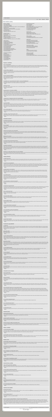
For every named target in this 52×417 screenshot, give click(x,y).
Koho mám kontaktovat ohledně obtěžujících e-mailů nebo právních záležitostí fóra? (37, 55)
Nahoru (5, 73)
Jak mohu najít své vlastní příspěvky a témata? (32, 43)
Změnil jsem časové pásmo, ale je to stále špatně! (9, 35)
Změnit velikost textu (48, 18)
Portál (5, 407)
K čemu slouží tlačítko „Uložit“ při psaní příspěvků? (9, 49)
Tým (29, 407)
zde (19, 391)
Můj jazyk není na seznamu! (6, 36)
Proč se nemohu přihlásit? (6, 24)
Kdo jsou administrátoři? (29, 24)
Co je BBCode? (5, 53)
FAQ (37, 19)
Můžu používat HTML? (6, 54)
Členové (40, 19)
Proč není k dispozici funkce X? (30, 54)
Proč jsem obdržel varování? (7, 47)
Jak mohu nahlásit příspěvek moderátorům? (8, 48)
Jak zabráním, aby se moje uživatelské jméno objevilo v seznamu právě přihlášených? (14, 26)
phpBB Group (31, 390)
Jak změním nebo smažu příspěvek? (8, 42)
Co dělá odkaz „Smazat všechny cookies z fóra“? (9, 31)
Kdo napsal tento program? (30, 53)
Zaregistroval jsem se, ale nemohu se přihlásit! (9, 28)
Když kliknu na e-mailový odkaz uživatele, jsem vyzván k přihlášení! (11, 38)
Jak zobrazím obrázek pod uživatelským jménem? (9, 37)
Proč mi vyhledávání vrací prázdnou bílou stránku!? (33, 41)
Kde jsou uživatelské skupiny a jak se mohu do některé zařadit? (34, 26)
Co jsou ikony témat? (6, 59)
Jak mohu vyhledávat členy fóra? (31, 42)
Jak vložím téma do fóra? (6, 41)
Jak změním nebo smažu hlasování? (8, 45)
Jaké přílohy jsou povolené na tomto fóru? (32, 50)
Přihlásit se (47, 19)
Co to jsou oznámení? (6, 57)
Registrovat (43, 19)
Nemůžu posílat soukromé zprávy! (31, 32)
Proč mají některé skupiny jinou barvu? (31, 28)
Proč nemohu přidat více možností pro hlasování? (9, 44)
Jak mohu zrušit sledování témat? (31, 47)
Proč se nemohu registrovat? (7, 30)
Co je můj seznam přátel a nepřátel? (31, 36)
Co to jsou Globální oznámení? (7, 56)
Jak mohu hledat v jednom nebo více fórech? (32, 40)
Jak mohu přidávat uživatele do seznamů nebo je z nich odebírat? (35, 37)
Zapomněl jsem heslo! (6, 27)
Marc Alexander (27, 409)
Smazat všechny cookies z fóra (35, 407)
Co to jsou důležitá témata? (6, 58)
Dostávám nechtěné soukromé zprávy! (31, 33)
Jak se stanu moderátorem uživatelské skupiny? (32, 27)
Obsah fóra (7, 407)
